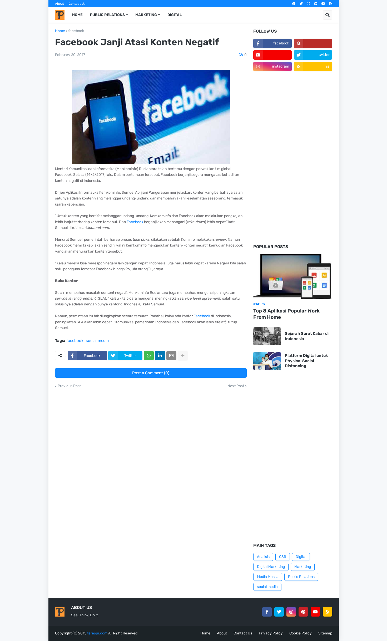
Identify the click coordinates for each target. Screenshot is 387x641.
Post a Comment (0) (150, 373)
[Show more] (183, 355)
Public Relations (301, 577)
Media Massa (268, 577)
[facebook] (293, 3)
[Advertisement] (292, 158)
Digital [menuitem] (174, 15)
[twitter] (301, 3)
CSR (282, 557)
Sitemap (325, 633)
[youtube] (323, 3)
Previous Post (69, 386)
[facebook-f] (267, 612)
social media (97, 341)
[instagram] (308, 3)
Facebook (135, 222)
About (59, 4)
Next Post (235, 386)
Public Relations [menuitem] (107, 15)
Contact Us (77, 4)
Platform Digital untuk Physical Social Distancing (306, 360)
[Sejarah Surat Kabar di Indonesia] (267, 336)
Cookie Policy (300, 633)
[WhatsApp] (149, 355)
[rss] (330, 3)
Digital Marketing (271, 567)
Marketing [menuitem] (146, 15)
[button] (327, 15)
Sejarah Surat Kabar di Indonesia (307, 336)
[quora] (313, 43)
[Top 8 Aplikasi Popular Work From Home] (292, 276)
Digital (301, 557)
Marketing (302, 567)
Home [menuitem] (77, 15)
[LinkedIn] (160, 355)
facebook (76, 31)
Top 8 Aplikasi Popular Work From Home (286, 314)
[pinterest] (315, 3)
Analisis (263, 557)
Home (60, 31)
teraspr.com (97, 633)
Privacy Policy (271, 633)
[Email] (171, 355)
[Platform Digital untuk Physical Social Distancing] (267, 361)
